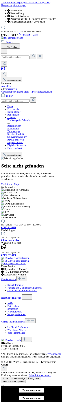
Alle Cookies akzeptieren (13, 381)
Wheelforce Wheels (16, 330)
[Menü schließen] (8, 123)
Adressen (34, 91)
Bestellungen (45, 91)
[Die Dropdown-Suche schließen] (40, 56)
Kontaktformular (15, 285)
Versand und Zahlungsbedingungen (24, 287)
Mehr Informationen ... (40, 375)
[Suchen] (33, 56)
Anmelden (6, 86)
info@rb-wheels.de (11, 240)
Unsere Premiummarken (13, 321)
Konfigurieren (34, 378)
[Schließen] (2, 385)
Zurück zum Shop (10, 184)
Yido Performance (16, 332)
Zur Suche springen (37, 2)
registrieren (11, 89)
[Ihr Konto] (4, 74)
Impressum (12, 309)
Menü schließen (14, 80)
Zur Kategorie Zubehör (18, 120)
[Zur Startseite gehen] (12, 37)
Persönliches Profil (20, 91)
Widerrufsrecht (14, 311)
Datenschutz (13, 306)
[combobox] (15, 57)
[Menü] (4, 51)
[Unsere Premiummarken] (11, 340)
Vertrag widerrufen (16, 314)
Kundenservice (8, 279)
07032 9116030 (30, 35)
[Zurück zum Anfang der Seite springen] (4, 368)
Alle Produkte (13, 47)
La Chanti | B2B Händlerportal (22, 290)
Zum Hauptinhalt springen (14, 2)
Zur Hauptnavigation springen (25, 4)
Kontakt (9, 42)
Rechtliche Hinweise (11, 297)
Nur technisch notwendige (13, 378)
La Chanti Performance (18, 327)
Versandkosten (54, 354)
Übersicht (6, 91)
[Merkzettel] (3, 70)
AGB (10, 303)
